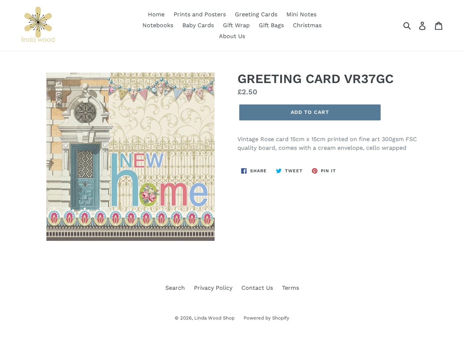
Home (156, 14)
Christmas (307, 25)
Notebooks (157, 25)
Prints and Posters (200, 14)
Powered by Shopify (266, 318)
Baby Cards (198, 25)
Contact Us (257, 287)
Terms (290, 287)
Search (175, 287)
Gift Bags (271, 25)
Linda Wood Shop (214, 318)
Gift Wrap (236, 25)
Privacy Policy (213, 287)
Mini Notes (301, 14)
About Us (232, 36)
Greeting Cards (256, 14)
